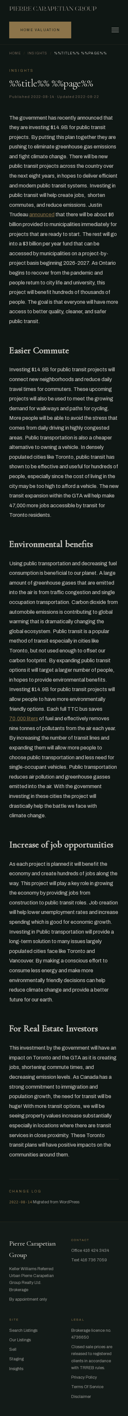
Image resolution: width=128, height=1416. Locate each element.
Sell (12, 1349)
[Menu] (115, 30)
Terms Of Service (87, 1387)
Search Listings (23, 1330)
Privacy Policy (84, 1377)
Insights (38, 53)
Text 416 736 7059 (89, 1260)
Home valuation (40, 30)
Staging (16, 1359)
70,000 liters (23, 718)
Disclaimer (81, 1396)
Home (15, 53)
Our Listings (20, 1340)
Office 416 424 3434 (90, 1250)
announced (41, 214)
